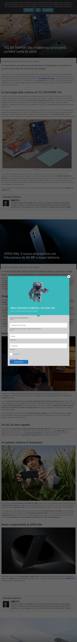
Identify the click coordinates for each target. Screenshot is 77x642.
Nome (12, 330)
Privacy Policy (14, 359)
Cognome (13, 339)
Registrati (18, 362)
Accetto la (16, 354)
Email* (12, 319)
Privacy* (12, 349)
